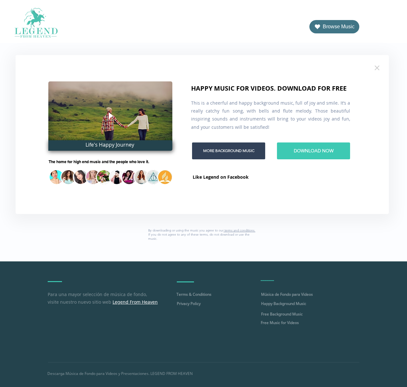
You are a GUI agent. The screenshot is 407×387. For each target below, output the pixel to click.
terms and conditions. (239, 230)
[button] (57, 177)
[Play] (110, 115)
